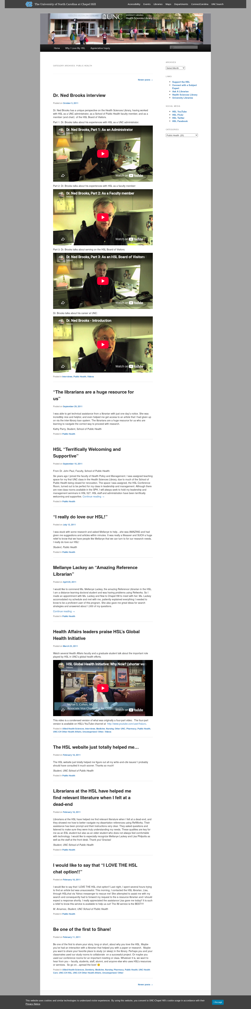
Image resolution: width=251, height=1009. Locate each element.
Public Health (79, 376)
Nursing (110, 728)
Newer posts (145, 79)
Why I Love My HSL (75, 48)
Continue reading (93, 496)
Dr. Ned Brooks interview (79, 95)
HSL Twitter (178, 117)
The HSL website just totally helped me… (96, 747)
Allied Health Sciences (73, 728)
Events (147, 4)
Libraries (158, 4)
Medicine (100, 728)
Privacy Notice (33, 1004)
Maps (168, 4)
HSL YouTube (179, 111)
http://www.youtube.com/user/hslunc (126, 723)
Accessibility (134, 4)
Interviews (67, 376)
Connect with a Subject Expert (184, 86)
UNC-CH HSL (65, 972)
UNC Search (217, 4)
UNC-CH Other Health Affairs (67, 731)
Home (57, 48)
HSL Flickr (177, 114)
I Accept (218, 1002)
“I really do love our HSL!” (80, 516)
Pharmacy (131, 728)
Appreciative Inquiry (100, 48)
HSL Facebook (180, 121)
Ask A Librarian (180, 91)
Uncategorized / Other (93, 731)
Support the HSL (181, 81)
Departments (181, 4)
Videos (90, 376)
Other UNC (120, 728)
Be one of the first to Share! (82, 929)
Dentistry (89, 969)
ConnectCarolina (199, 4)
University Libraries (182, 97)
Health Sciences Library (184, 94)
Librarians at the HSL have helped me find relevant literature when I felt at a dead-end (92, 797)
